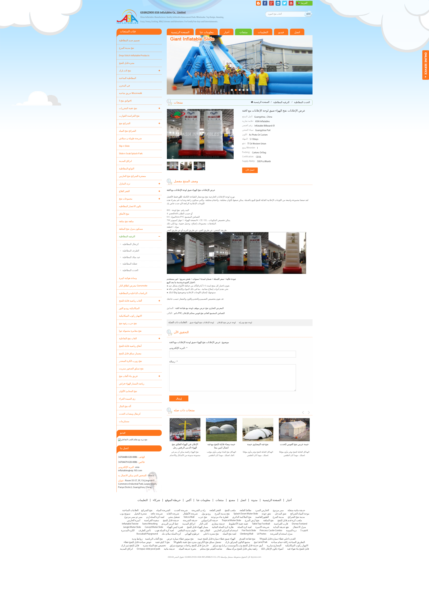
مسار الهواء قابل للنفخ (197, 527)
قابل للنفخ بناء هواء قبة (298, 549)
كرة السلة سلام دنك (171, 534)
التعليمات (263, 32)
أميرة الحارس (133, 520)
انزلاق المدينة (125, 161)
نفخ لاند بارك (125, 71)
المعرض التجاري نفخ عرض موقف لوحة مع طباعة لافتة (199, 308)
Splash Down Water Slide (246, 514)
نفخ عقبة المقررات (128, 108)
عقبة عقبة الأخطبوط (238, 524)
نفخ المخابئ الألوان (128, 391)
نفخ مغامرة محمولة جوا (130, 331)
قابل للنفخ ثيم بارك (130, 545)
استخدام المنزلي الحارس (226, 530)
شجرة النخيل (140, 514)
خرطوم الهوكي (192, 534)
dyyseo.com (256, 557)
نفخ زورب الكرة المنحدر (130, 361)
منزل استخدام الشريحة (281, 534)
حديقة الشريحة (190, 520)
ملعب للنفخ (230, 510)
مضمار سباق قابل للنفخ (130, 353)
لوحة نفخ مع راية (245, 323)
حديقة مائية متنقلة (296, 510)
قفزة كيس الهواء (175, 527)
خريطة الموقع (173, 500)
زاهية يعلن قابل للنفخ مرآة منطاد (241, 549)
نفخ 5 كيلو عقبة (162, 542)
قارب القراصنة (281, 524)
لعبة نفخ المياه (229, 534)
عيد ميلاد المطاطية (131, 257)
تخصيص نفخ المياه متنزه (154, 545)
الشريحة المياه (163, 510)
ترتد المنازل (124, 184)
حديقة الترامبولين (209, 520)
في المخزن (124, 86)
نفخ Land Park (260, 542)
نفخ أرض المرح (252, 520)
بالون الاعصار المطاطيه (130, 206)
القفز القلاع (124, 191)
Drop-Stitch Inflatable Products (134, 55)
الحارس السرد (262, 510)
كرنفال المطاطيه (130, 244)
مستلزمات (124, 421)
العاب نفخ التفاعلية (128, 338)
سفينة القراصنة (151, 520)
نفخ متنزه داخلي (211, 534)
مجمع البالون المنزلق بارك (237, 542)
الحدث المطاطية (130, 270)
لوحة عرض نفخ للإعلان (226, 323)
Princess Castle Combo (271, 530)
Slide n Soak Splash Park (130, 153)
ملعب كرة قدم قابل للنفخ (290, 520)
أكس (188, 500)
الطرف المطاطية (130, 251)
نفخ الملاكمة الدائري (242, 517)
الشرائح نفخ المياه (127, 131)
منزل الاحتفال (299, 527)
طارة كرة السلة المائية (223, 527)
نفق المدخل (280, 514)
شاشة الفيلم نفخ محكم (211, 549)
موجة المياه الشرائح (299, 514)
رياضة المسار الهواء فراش (131, 384)
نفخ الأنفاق (124, 214)
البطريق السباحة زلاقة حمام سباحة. (288, 542)
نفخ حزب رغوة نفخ (128, 323)
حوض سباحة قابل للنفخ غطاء (137, 542)
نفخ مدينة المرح (126, 48)
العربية (304, 3)
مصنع (232, 500)
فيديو (281, 32)
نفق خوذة (266, 514)
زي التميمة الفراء (127, 399)
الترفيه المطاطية (127, 236)
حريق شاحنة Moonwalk (130, 93)
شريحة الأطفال (190, 514)
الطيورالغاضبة (262, 517)
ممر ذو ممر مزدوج (133, 517)
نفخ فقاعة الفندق (247, 539)
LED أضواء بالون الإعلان (272, 549)
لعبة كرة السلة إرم (155, 517)
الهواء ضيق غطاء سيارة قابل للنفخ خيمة (216, 539)
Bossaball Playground (147, 534)
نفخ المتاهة (268, 520)
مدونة (254, 500)
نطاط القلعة (245, 510)
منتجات (243, 32)
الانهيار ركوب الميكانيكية (130, 316)
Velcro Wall (189, 517)
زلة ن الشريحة (199, 510)
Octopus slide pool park (148, 549)
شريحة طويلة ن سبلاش (130, 138)
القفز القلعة (215, 510)
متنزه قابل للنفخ (126, 63)
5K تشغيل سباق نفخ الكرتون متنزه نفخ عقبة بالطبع (197, 542)
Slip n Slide (124, 146)
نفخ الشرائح (146, 510)
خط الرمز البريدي (169, 524)
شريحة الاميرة (262, 527)
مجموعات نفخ (125, 199)
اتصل (297, 32)
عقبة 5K (304, 530)
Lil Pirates (261, 534)
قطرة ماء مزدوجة (219, 517)
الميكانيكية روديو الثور (129, 308)
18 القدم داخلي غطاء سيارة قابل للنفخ (277, 539)
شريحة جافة (157, 514)
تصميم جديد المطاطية (129, 40)
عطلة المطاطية (129, 264)
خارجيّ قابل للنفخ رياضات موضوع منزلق (189, 545)
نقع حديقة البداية (281, 527)
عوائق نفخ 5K (125, 101)
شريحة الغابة (173, 514)
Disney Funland (299, 524)
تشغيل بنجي (174, 517)
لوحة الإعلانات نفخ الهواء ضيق (202, 323)
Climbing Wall (246, 534)
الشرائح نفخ (124, 123)
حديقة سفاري (218, 524)
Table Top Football (261, 524)
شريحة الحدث (181, 510)
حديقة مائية (169, 549)
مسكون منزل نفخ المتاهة (131, 229)
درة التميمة (291, 530)
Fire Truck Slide (249, 530)
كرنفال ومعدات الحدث (130, 414)
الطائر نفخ (205, 530)
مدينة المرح (278, 517)
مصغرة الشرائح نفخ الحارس (132, 176)
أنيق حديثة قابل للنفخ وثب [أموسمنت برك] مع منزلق (238, 545)
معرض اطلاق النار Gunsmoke (133, 286)
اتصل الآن (250, 170)
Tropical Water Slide (231, 520)
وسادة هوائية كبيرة (128, 278)
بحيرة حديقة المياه (187, 549)
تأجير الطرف (144, 530)
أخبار (226, 32)
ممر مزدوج (278, 510)
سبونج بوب (125, 514)
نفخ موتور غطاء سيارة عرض (180, 539)
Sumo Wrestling (150, 524)
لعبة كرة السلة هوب (164, 530)
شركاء (156, 500)
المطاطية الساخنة (127, 78)
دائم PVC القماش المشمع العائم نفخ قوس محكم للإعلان (199, 313)
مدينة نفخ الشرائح (296, 517)
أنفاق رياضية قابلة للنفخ (130, 346)
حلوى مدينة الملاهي (187, 530)
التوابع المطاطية (126, 169)
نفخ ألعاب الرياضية (154, 539)
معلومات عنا (207, 32)
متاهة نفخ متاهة (126, 221)
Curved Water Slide (154, 527)
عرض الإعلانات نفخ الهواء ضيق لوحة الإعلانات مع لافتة (194, 342)
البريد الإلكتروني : (178, 348)
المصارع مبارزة (274, 545)
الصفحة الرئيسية (180, 32)
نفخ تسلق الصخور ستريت (131, 369)
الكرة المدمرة (128, 530)
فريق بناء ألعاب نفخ (128, 376)
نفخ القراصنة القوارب (129, 116)
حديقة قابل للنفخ (171, 520)
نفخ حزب (202, 517)
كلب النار (203, 524)
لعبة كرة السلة (244, 527)
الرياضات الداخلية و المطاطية (133, 293)
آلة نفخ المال (125, 406)
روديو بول (206, 514)
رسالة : (173, 361)
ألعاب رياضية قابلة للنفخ (130, 301)
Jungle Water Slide (132, 527)
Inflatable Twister (130, 524)
